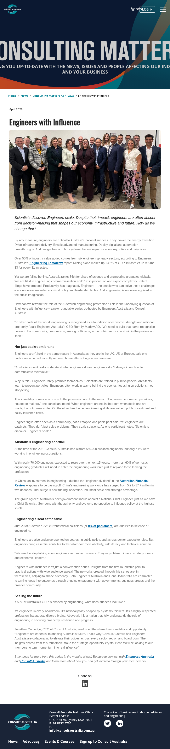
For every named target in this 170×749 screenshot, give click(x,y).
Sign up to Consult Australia (103, 741)
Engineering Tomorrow (46, 263)
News (24, 96)
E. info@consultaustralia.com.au (72, 729)
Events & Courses (59, 741)
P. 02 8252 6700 (60, 723)
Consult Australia (32, 661)
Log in (147, 9)
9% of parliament (100, 526)
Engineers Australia (139, 656)
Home (12, 96)
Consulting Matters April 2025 (53, 96)
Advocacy (31, 741)
